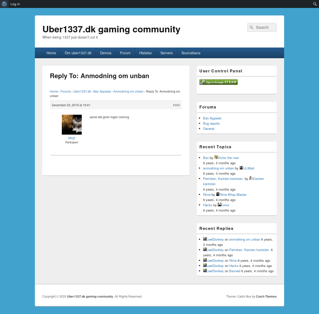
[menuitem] (4, 4)
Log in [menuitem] (15, 4)
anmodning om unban (218, 168)
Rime (207, 194)
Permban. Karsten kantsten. (223, 178)
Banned (234, 270)
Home (51, 52)
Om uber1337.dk (78, 52)
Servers (166, 52)
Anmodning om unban (128, 91)
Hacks (207, 205)
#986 (176, 105)
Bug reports (211, 123)
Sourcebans (190, 52)
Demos (105, 52)
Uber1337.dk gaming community (111, 28)
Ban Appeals (102, 91)
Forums (66, 91)
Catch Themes (266, 296)
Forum (125, 52)
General (208, 128)
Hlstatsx (145, 52)
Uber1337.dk (82, 91)
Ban (206, 157)
